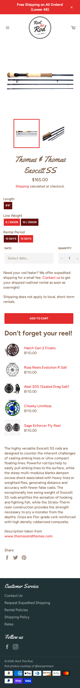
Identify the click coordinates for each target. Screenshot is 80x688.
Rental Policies (16, 610)
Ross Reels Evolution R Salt (45, 367)
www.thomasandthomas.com (28, 536)
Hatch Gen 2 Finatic (40, 348)
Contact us (51, 277)
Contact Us (13, 596)
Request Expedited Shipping (27, 603)
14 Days (26, 238)
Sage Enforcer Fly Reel (42, 425)
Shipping (22, 186)
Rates (8, 624)
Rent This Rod (24, 661)
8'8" (8, 205)
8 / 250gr (12, 222)
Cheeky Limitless (37, 406)
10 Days (11, 238)
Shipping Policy (17, 617)
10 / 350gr (30, 222)
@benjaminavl (44, 666)
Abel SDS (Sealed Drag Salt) (46, 386)
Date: (8, 248)
